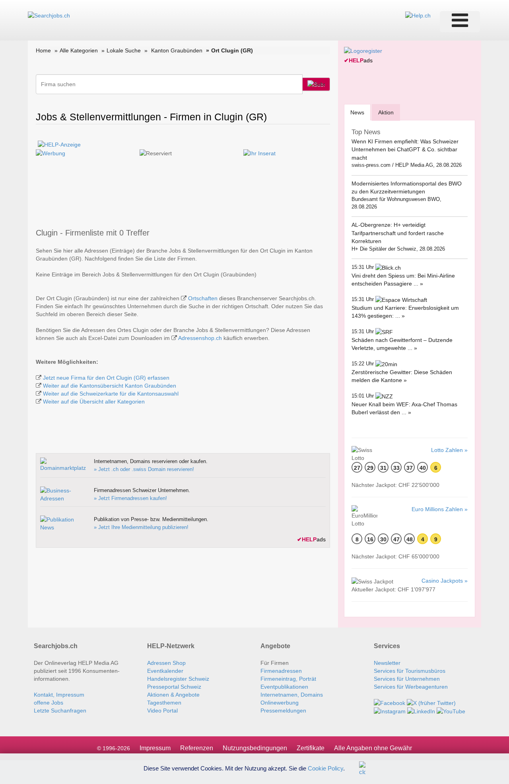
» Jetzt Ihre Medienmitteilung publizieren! (141, 527)
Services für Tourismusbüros (409, 671)
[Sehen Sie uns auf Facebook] (389, 702)
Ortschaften (203, 298)
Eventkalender (165, 671)
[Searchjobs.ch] (49, 15)
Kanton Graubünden (176, 50)
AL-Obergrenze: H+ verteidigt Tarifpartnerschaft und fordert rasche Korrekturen (398, 233)
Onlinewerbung (279, 702)
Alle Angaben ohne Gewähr (373, 748)
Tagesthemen (164, 702)
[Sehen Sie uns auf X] (431, 702)
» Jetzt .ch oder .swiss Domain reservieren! (144, 469)
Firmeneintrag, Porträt (288, 679)
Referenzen (196, 748)
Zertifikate (310, 748)
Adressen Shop (166, 663)
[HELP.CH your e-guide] (418, 15)
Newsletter (387, 663)
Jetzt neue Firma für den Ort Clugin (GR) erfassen (106, 378)
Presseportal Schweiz (174, 687)
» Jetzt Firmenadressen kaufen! (130, 498)
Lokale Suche (124, 50)
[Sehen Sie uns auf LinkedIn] (421, 711)
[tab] (357, 112)
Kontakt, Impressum (59, 694)
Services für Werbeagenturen (411, 687)
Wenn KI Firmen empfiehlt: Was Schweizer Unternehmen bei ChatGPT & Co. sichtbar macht (405, 149)
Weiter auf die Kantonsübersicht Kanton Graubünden (109, 385)
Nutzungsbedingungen (255, 748)
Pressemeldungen (283, 710)
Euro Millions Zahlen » (440, 509)
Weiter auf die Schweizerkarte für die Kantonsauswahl (111, 393)
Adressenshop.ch (200, 338)
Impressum (155, 748)
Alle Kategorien (79, 50)
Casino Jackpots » (445, 580)
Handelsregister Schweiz (178, 679)
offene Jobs (48, 702)
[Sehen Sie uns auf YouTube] (451, 711)
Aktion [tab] (386, 112)
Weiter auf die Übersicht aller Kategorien (94, 401)
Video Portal (162, 710)
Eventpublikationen (284, 687)
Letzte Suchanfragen (60, 710)
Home (43, 50)
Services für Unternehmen (407, 679)
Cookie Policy (325, 768)
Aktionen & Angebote (173, 694)
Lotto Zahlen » (449, 450)
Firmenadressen (281, 671)
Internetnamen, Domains (291, 694)
